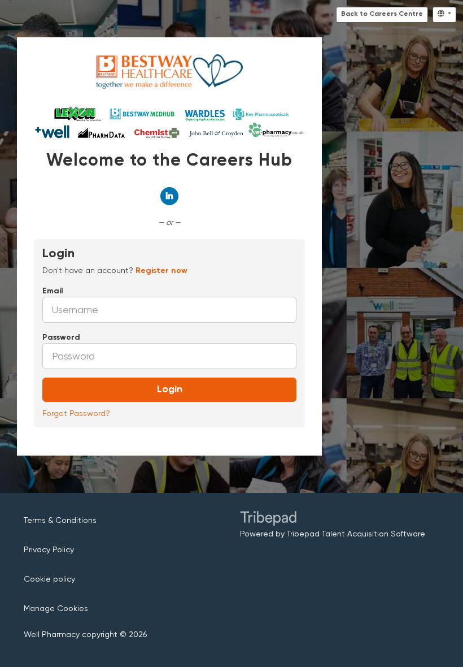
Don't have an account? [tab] (114, 270)
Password (61, 337)
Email (52, 291)
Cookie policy (49, 578)
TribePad (268, 519)
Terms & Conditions (60, 520)
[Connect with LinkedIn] (169, 196)
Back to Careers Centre (382, 14)
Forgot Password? (76, 413)
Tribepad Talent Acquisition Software (356, 533)
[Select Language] (444, 15)
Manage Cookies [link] (56, 608)
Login (169, 389)
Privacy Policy (49, 549)
